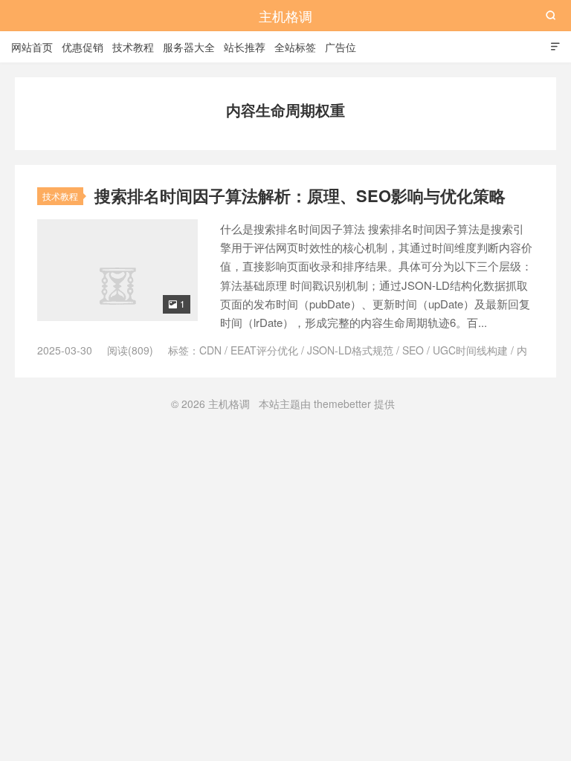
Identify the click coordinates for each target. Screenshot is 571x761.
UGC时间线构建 (470, 350)
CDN (210, 350)
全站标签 (295, 46)
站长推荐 (244, 46)
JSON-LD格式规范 (350, 350)
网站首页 (32, 46)
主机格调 (285, 15)
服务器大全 (189, 46)
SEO (413, 350)
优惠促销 (82, 46)
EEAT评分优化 (264, 350)
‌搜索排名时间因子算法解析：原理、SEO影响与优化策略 (300, 195)
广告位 (340, 46)
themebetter (342, 403)
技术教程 (133, 46)
